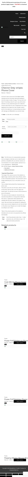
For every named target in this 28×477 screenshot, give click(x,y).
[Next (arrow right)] (9, 476)
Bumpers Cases (14, 21)
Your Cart (23, 29)
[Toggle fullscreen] (15, 474)
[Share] (9, 474)
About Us (23, 25)
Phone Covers (22, 17)
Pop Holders (23, 21)
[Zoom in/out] (21, 474)
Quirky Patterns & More (10, 83)
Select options (20, 284)
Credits (18, 468)
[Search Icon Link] (25, 33)
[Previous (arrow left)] (3, 476)
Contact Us (23, 468)
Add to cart (6, 135)
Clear (7, 121)
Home (17, 13)
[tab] (15, 168)
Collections (23, 13)
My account (16, 25)
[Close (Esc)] (3, 474)
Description (7, 168)
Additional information (9, 169)
